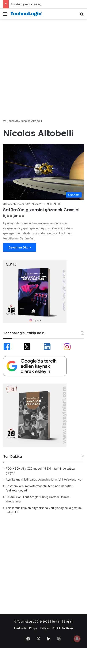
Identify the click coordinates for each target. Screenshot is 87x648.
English (68, 621)
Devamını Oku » (19, 247)
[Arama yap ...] (82, 15)
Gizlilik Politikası (62, 628)
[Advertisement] (43, 66)
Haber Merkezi (15, 204)
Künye (33, 628)
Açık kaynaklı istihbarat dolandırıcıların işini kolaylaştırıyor (44, 479)
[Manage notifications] (77, 638)
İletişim (44, 628)
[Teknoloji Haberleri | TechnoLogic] (27, 14)
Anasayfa (12, 120)
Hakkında (20, 628)
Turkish (56, 621)
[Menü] (5, 15)
